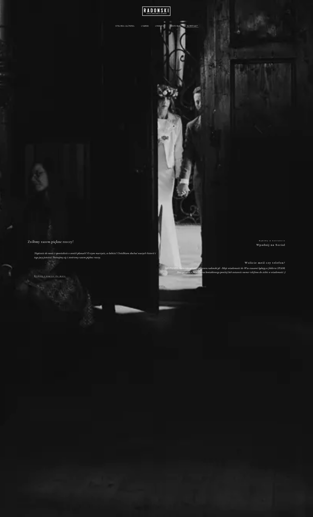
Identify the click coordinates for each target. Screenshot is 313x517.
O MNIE (145, 26)
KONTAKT (192, 26)
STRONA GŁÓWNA (124, 26)
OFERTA (159, 26)
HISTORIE (175, 26)
